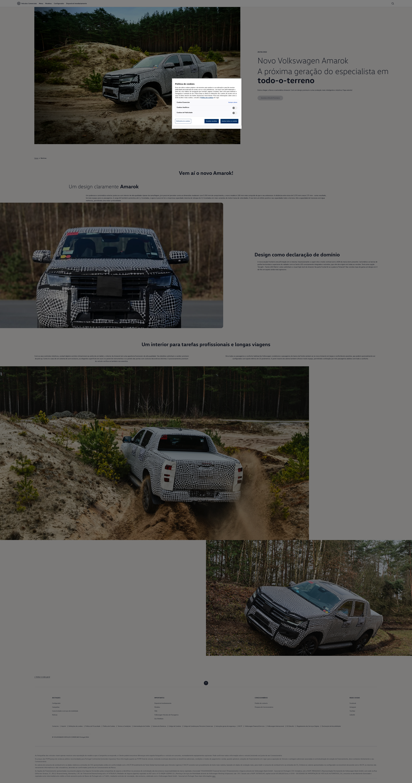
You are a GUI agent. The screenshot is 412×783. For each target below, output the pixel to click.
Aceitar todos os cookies (229, 121)
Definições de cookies (183, 121)
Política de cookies (207, 97)
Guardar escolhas (211, 121)
